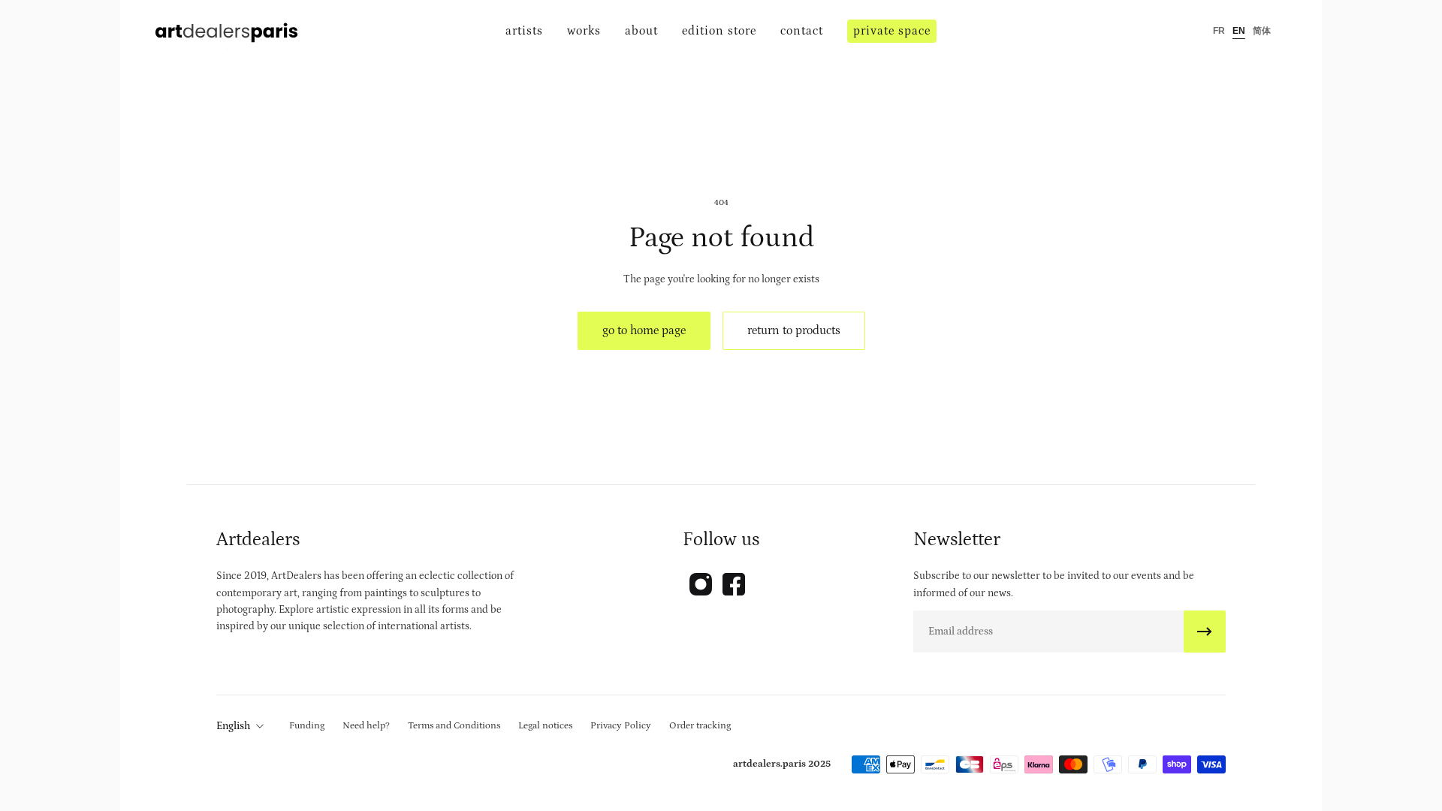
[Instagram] (700, 584)
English (233, 726)
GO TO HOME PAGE (644, 330)
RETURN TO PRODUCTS (793, 330)
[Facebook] (733, 584)
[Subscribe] (1205, 632)
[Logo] (226, 31)
